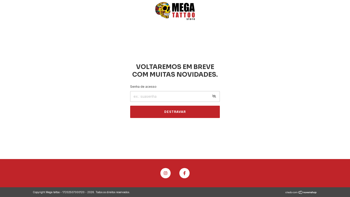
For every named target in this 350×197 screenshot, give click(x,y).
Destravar (175, 112)
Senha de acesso (143, 86)
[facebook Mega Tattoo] (184, 173)
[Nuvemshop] (301, 193)
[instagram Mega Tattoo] (165, 173)
